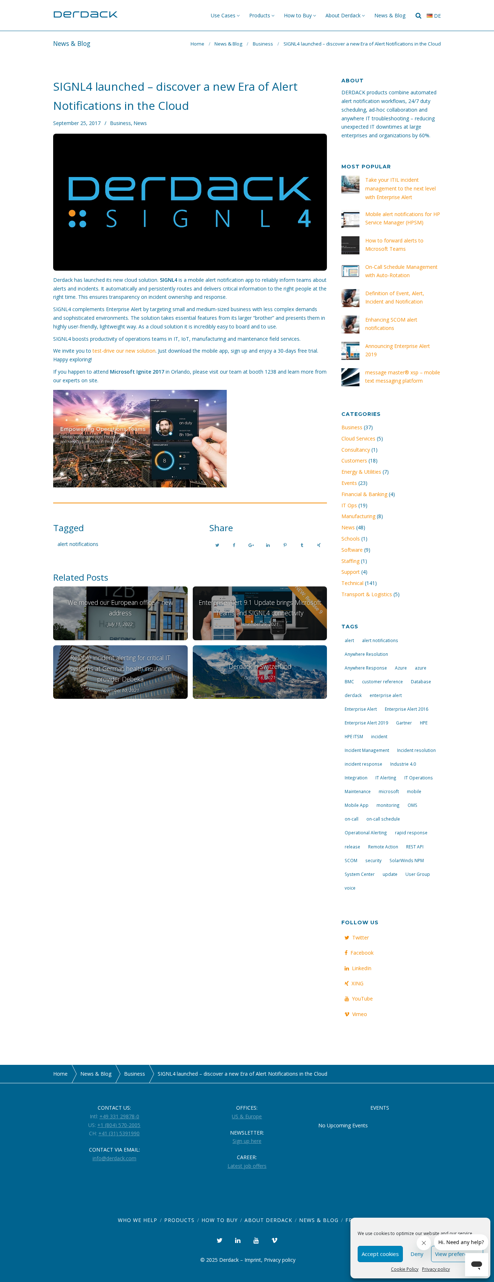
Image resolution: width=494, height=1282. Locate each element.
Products (259, 15)
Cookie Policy (404, 1269)
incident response (363, 764)
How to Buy (298, 15)
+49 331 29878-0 (119, 1116)
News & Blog (389, 15)
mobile (414, 791)
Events (349, 482)
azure (420, 668)
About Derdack (343, 15)
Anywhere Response (366, 668)
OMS (412, 805)
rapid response (411, 832)
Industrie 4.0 (403, 764)
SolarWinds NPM (406, 860)
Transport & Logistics (366, 594)
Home (197, 43)
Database (421, 681)
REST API (414, 846)
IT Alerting (385, 777)
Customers (354, 460)
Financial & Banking (364, 494)
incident (379, 736)
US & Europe (247, 1116)
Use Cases (223, 15)
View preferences (457, 1253)
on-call (351, 819)
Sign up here (247, 1140)
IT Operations (418, 777)
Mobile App (357, 805)
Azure (401, 668)
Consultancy (355, 449)
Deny (416, 1253)
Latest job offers (247, 1165)
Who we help (137, 1220)
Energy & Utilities (361, 471)
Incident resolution (416, 750)
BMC (349, 681)
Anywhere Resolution (366, 654)
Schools (350, 538)
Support (350, 571)
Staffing (350, 561)
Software (352, 549)
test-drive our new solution (124, 350)
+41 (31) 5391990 (119, 1133)
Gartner (404, 723)
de (437, 15)
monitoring (388, 805)
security (373, 860)
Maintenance (358, 791)
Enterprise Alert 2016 (406, 709)
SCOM (351, 860)
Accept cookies (380, 1253)
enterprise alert (386, 695)
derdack (353, 695)
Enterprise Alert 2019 (366, 723)
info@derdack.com (114, 1158)
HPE (423, 723)
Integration (356, 777)
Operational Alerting (366, 832)
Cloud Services (358, 438)
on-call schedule (383, 819)
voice (350, 888)
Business (263, 43)
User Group (417, 874)
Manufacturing (358, 516)
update (390, 874)
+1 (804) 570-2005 (118, 1125)
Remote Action (383, 846)
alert (349, 640)
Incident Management (367, 750)
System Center (360, 874)
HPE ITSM (354, 736)
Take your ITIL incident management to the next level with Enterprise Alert (400, 188)
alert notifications (78, 544)
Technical (352, 583)
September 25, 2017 (77, 123)
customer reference (382, 681)
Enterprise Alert (361, 709)
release (352, 846)
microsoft (389, 791)
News (140, 123)
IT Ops (349, 505)
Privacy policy (436, 1269)
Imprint (252, 1259)
